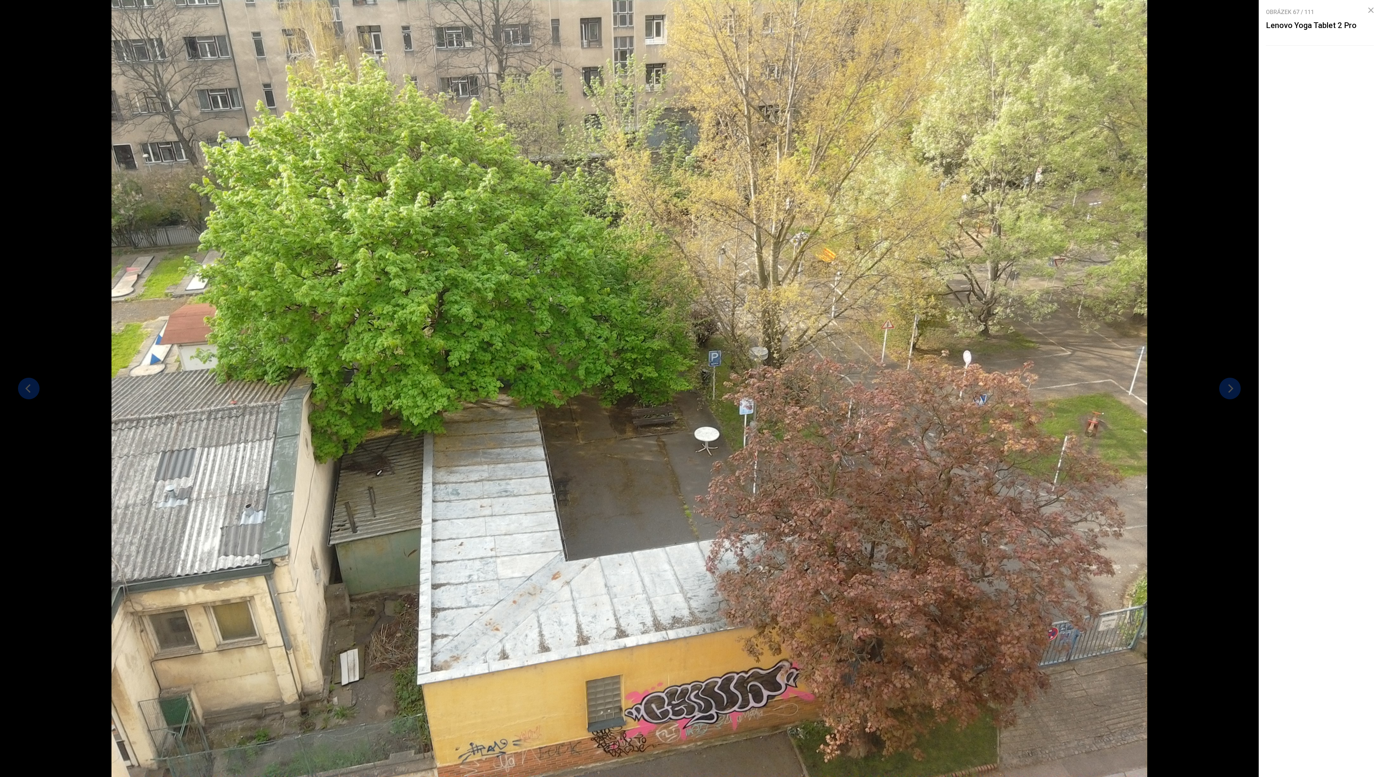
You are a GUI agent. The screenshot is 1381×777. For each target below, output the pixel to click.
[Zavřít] (1371, 10)
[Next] (1230, 388)
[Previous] (29, 388)
